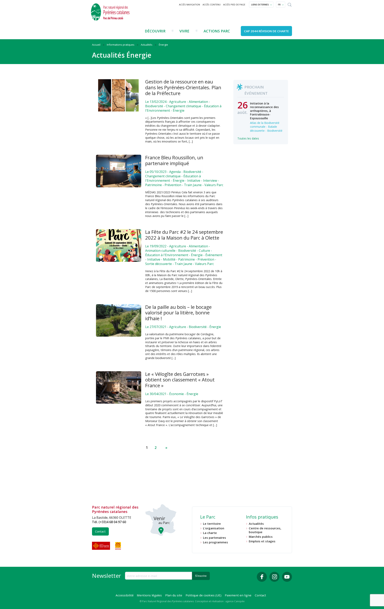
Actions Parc (217, 31)
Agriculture (177, 101)
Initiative (193, 180)
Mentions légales (149, 595)
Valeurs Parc (213, 185)
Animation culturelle (160, 250)
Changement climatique (183, 106)
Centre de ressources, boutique (265, 530)
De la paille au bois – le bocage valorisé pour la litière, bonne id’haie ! (178, 313)
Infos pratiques (262, 517)
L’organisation (213, 528)
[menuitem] (189, 5)
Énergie (178, 110)
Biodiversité (154, 106)
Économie (176, 394)
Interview (210, 180)
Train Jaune (193, 185)
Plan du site (173, 595)
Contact (100, 531)
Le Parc (207, 517)
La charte (210, 533)
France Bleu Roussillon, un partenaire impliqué (174, 160)
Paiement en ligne (238, 595)
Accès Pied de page (234, 4)
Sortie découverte (158, 264)
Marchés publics (261, 537)
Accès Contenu (212, 4)
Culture (204, 250)
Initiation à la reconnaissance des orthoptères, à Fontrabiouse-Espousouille (264, 110)
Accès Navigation (189, 4)
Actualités (256, 524)
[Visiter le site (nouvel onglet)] (101, 546)
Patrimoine (153, 185)
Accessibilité (125, 595)
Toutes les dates (248, 138)
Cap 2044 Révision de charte (266, 31)
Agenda (175, 172)
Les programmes (215, 542)
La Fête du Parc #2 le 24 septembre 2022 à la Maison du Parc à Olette (184, 235)
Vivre (184, 31)
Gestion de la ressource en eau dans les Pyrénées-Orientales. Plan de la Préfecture (183, 87)
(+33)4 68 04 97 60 (112, 522)
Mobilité (169, 259)
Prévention (173, 185)
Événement (213, 255)
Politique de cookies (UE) (203, 595)
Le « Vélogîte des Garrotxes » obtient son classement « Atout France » (180, 380)
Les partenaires (214, 538)
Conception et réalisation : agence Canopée (220, 601)
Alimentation (198, 101)
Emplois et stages (262, 541)
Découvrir (155, 31)
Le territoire (212, 524)
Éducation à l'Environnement (166, 255)
